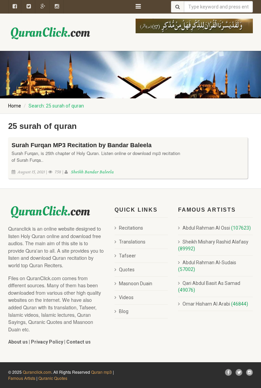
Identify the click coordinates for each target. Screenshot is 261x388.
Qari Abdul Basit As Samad (209, 286)
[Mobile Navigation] (138, 5)
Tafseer (127, 255)
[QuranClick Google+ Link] (43, 7)
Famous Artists (21, 378)
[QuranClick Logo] (50, 33)
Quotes (127, 269)
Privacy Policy (47, 342)
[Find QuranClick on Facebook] (14, 7)
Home (14, 106)
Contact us (78, 342)
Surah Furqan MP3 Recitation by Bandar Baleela (82, 145)
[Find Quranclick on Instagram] (249, 372)
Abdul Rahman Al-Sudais (207, 266)
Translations (132, 242)
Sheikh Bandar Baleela (92, 172)
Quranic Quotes (52, 378)
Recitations (131, 228)
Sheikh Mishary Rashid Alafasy (213, 245)
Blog (123, 311)
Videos (126, 297)
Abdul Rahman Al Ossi (216, 228)
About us (18, 342)
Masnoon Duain (135, 283)
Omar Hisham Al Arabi (215, 304)
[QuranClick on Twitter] (28, 7)
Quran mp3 (101, 372)
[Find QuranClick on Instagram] (57, 7)
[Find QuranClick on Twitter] (239, 372)
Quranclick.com (37, 372)
